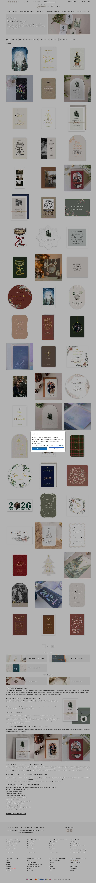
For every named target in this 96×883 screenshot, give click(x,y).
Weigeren (56, 448)
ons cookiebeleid (60, 445)
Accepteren (39, 448)
